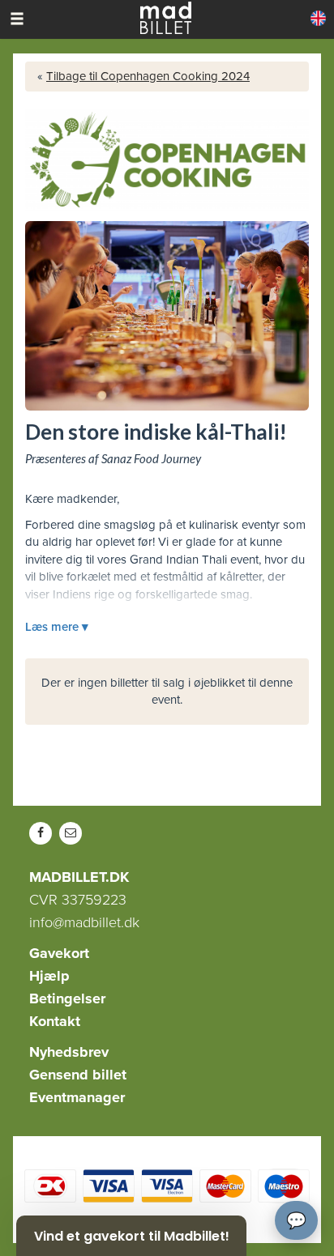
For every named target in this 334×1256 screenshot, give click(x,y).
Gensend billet (77, 1075)
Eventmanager (77, 1097)
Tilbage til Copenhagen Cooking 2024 (148, 76)
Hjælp (49, 976)
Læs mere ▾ (56, 626)
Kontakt (54, 1021)
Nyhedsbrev (69, 1052)
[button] (131, 1236)
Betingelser (67, 998)
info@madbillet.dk (84, 922)
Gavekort (59, 953)
